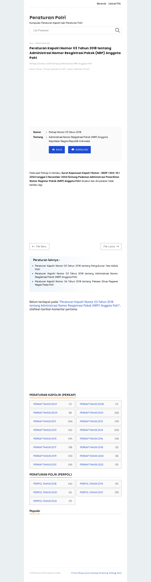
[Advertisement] (75, 99)
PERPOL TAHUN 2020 (45, 492)
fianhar (58, 573)
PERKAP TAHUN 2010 (91, 412)
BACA (59, 149)
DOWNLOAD (82, 149)
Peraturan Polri (47, 17)
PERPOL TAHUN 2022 (45, 501)
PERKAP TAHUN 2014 (91, 430)
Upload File (114, 3)
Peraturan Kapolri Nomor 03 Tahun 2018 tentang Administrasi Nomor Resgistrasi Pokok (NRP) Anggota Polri (76, 275)
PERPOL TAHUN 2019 (91, 483)
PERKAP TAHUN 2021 (44, 464)
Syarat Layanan (90, 573)
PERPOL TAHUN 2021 (91, 492)
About (119, 573)
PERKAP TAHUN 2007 (45, 404)
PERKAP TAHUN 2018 (91, 447)
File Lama (109, 246)
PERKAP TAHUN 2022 (91, 464)
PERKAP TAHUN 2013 (44, 430)
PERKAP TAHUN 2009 (45, 412)
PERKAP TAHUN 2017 (44, 447)
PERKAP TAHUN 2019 (45, 456)
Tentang (112, 573)
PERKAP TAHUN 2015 (44, 438)
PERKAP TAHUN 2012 (91, 421)
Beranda (101, 3)
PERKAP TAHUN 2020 (92, 456)
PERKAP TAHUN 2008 (92, 404)
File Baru (41, 246)
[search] (118, 30)
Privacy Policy (76, 573)
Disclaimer (103, 573)
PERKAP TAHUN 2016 (91, 438)
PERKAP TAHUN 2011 (44, 421)
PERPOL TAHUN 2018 (44, 483)
